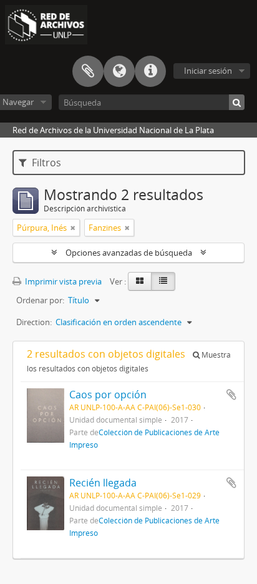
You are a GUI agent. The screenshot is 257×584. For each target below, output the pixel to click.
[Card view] (140, 281)
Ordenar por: (40, 300)
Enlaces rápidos (150, 71)
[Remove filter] (72, 227)
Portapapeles (88, 71)
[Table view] (163, 281)
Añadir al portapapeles (231, 394)
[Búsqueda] (237, 102)
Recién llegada (103, 483)
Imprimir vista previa (62, 281)
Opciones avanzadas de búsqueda (129, 252)
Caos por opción (108, 394)
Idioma (119, 71)
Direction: (34, 322)
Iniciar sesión (208, 70)
